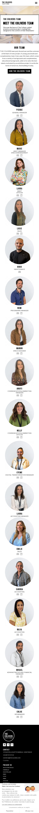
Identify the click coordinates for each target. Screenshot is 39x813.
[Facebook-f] (8, 744)
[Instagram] (11, 744)
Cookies (6, 760)
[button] (36, 3)
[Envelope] (17, 115)
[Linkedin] (21, 115)
